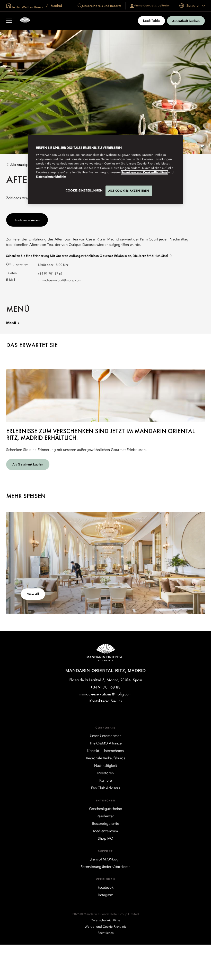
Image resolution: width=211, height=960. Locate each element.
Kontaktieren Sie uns (105, 701)
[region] (105, 169)
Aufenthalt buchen (186, 20)
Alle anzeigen (20, 164)
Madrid (56, 5)
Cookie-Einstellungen (84, 190)
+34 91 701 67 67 (50, 273)
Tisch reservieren (27, 220)
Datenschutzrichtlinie (51, 176)
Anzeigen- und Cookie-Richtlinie (144, 172)
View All (33, 593)
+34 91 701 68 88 (105, 687)
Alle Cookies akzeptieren (128, 190)
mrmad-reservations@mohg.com (105, 694)
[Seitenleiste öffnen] (9, 20)
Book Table (151, 20)
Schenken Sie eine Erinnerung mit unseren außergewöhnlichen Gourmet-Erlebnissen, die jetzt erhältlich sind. (87, 255)
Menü (11, 323)
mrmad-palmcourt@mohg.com (59, 280)
